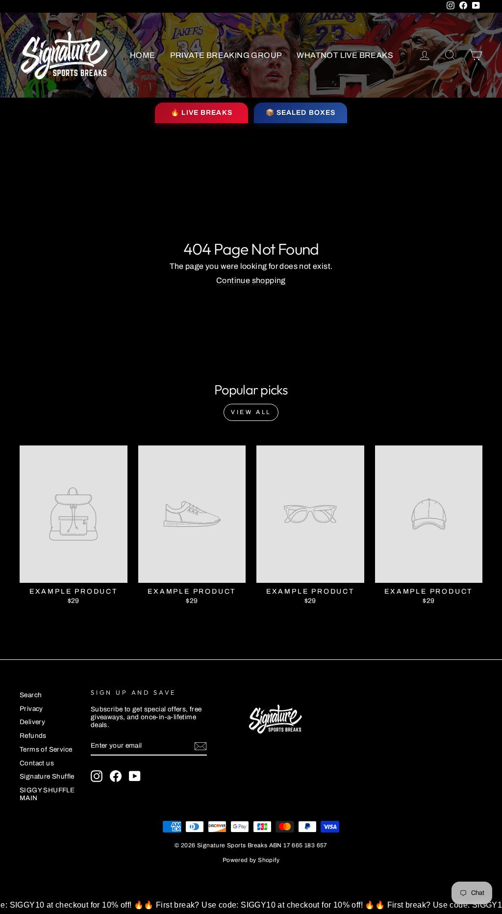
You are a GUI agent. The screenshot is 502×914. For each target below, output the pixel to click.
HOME (142, 55)
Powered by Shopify (251, 860)
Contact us (37, 763)
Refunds (33, 735)
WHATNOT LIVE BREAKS (345, 55)
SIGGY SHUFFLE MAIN (47, 794)
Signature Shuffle (47, 776)
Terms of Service (46, 749)
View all (251, 412)
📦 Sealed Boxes (301, 112)
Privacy (31, 708)
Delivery (32, 722)
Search (31, 695)
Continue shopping (251, 280)
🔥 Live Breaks (201, 112)
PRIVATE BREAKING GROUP (226, 55)
